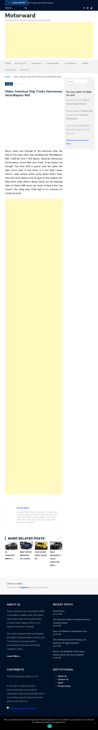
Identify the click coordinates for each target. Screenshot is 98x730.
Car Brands (70, 63)
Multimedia (52, 63)
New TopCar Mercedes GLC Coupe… (26, 555)
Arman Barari (23, 508)
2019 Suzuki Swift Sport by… (41, 555)
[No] (95, 723)
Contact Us (10, 69)
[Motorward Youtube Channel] (91, 8)
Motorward (20, 15)
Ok (49, 726)
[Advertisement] (49, 40)
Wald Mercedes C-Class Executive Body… (55, 558)
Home (8, 63)
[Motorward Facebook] (84, 8)
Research (36, 63)
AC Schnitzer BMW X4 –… (10, 555)
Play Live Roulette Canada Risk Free (70, 631)
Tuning (85, 63)
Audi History (59, 611)
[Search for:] (13, 8)
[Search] (25, 8)
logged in (24, 587)
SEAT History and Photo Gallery (40, 3)
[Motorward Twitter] (87, 8)
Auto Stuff (20, 63)
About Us (24, 69)
